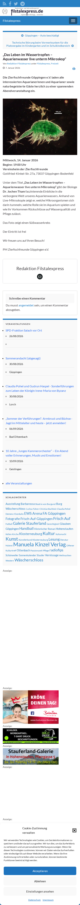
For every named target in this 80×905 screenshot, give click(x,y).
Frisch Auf (61, 518)
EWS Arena (33, 513)
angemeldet (26, 305)
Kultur (49, 533)
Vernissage (52, 555)
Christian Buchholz (47, 509)
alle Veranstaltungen (19, 483)
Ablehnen (40, 881)
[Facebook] (10, 3)
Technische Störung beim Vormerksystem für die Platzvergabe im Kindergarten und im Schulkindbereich (38, 44)
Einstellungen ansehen (40, 891)
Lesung (54, 539)
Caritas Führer (32, 509)
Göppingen (12, 528)
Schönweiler (12, 555)
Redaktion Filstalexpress (19, 63)
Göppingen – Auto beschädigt (42, 35)
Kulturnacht (61, 534)
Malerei (9, 545)
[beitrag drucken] (74, 68)
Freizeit (54, 63)
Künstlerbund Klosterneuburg (33, 539)
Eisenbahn (19, 514)
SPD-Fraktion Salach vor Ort (24, 330)
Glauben (65, 523)
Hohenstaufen (64, 528)
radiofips (56, 550)
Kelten (9, 534)
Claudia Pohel (63, 508)
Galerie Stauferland (29, 523)
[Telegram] (22, 3)
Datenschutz (34, 899)
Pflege (46, 550)
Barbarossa (28, 503)
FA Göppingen (54, 513)
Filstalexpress (11, 20)
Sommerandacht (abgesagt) (23, 358)
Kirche (15, 534)
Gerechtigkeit (53, 524)
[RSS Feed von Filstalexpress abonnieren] (4, 3)
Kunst (12, 539)
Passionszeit (36, 550)
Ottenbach (23, 550)
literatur (64, 539)
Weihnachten (65, 555)
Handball (26, 528)
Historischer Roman (44, 528)
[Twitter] (16, 3)
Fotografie (13, 519)
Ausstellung (13, 503)
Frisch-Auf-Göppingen (36, 519)
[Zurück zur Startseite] (40, 11)
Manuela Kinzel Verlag (39, 544)
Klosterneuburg (30, 534)
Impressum (48, 899)
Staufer (40, 555)
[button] (74, 830)
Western (10, 560)
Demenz (10, 513)
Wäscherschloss (29, 560)
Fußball (9, 524)
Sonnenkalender (27, 555)
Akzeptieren (40, 871)
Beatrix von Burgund (45, 504)
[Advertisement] (31, 629)
